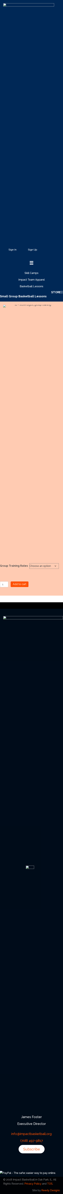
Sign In (12, 249)
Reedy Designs (50, 1190)
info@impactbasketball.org (31, 1134)
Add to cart (19, 584)
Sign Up (32, 249)
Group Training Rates (14, 565)
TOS (49, 1183)
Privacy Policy (32, 1183)
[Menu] (53, 250)
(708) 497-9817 (31, 1141)
